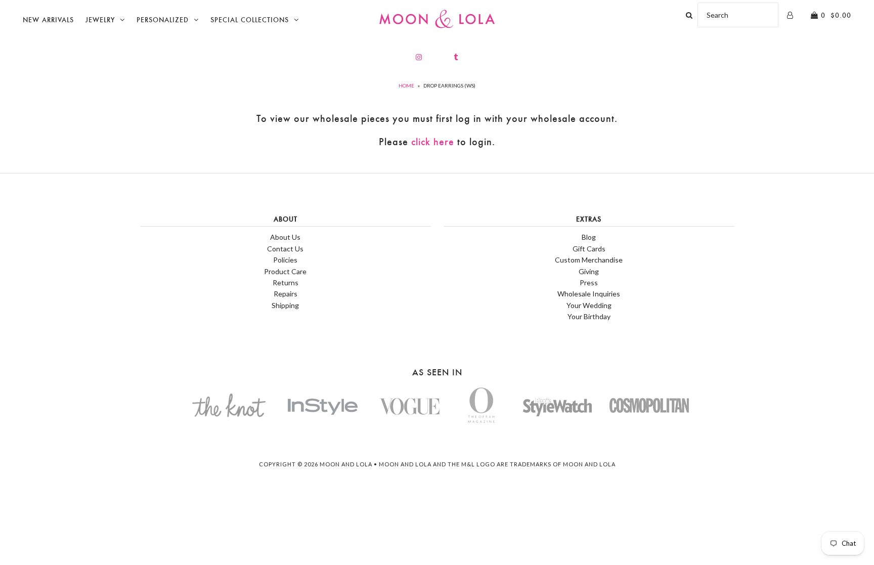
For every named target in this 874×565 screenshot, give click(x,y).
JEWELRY (100, 20)
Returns (285, 282)
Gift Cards (589, 248)
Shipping (285, 305)
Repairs (285, 293)
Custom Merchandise (589, 259)
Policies (285, 259)
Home (406, 85)
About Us (285, 237)
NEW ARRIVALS (48, 20)
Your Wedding (588, 305)
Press (589, 282)
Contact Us (285, 248)
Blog (589, 237)
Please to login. (437, 142)
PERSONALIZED (163, 20)
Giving (589, 271)
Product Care (285, 271)
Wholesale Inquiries (588, 293)
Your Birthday (588, 316)
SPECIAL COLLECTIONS (249, 20)
